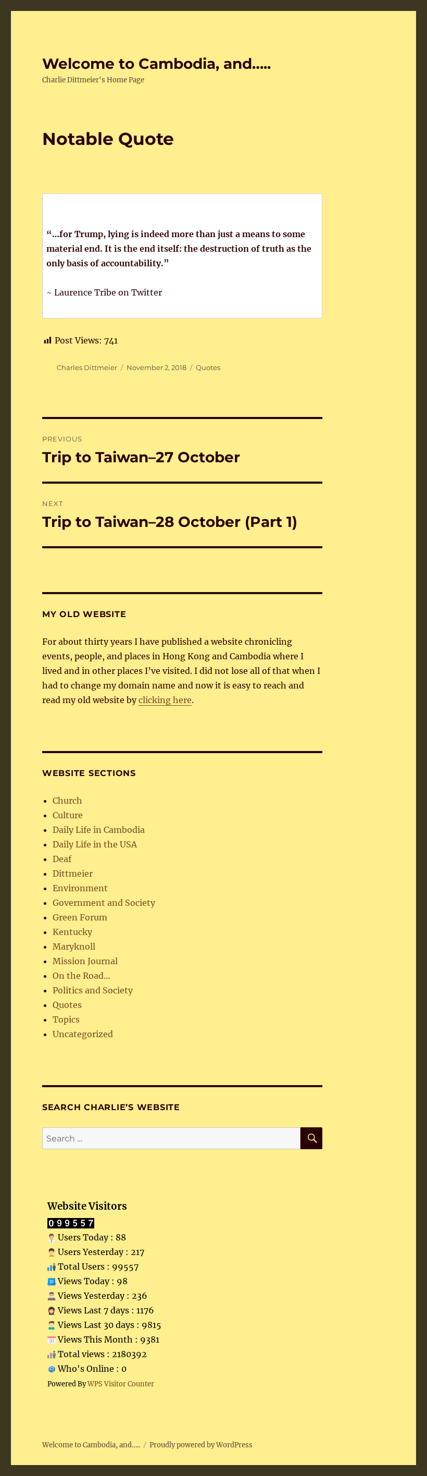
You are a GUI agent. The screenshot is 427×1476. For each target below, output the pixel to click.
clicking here (165, 700)
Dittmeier (73, 873)
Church (67, 800)
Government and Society (104, 902)
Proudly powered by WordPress (201, 1445)
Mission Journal (85, 961)
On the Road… (81, 975)
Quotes (208, 367)
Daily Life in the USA (95, 844)
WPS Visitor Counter (120, 1384)
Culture (68, 815)
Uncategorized (83, 1034)
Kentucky (72, 932)
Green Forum (80, 917)
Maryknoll (74, 946)
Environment (80, 888)
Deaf (62, 859)
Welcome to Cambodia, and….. (156, 63)
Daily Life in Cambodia (99, 830)
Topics (66, 1019)
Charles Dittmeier (87, 367)
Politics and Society (93, 990)
